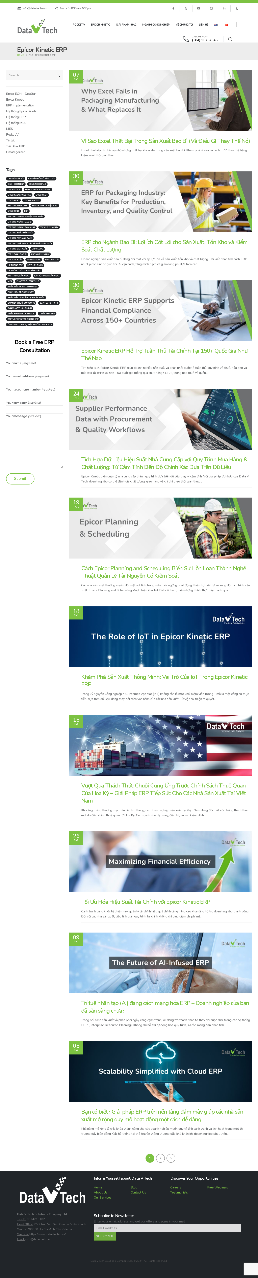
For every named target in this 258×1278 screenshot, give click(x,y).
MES (9, 129)
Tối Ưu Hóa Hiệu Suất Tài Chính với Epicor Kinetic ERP (145, 902)
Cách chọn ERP (16, 184)
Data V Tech (14, 189)
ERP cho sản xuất (17, 248)
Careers (175, 1187)
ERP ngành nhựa (40, 254)
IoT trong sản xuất (19, 275)
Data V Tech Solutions (37, 189)
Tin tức (10, 140)
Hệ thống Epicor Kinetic (21, 111)
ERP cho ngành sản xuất (21, 227)
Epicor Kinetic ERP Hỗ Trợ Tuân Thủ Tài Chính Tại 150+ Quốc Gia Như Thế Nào (164, 354)
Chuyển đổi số (16, 178)
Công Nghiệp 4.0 (37, 184)
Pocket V (79, 25)
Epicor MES (14, 211)
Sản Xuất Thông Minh (20, 308)
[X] (186, 8)
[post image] (160, 100)
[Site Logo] (37, 26)
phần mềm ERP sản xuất (21, 292)
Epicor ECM (42, 195)
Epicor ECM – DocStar (21, 94)
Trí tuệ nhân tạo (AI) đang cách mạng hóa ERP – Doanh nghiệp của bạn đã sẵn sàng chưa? (165, 1006)
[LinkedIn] (224, 8)
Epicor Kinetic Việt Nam (44, 205)
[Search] (58, 75)
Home (98, 1187)
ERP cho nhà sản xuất (20, 238)
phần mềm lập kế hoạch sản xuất (26, 297)
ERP (26, 211)
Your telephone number (23, 389)
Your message (16, 416)
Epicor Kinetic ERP (17, 205)
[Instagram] (211, 8)
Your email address (20, 376)
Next (170, 1158)
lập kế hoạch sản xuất (47, 275)
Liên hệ (203, 25)
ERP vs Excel (34, 259)
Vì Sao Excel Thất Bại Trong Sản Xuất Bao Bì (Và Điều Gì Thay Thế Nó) (165, 141)
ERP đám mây (52, 259)
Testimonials (179, 1192)
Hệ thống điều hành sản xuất (24, 270)
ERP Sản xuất (15, 259)
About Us (100, 1192)
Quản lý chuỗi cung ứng (21, 303)
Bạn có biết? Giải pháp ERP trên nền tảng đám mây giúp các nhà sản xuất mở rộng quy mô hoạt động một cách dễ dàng (162, 1115)
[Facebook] (173, 8)
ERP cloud (37, 248)
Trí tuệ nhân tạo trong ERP (23, 319)
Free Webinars (217, 1187)
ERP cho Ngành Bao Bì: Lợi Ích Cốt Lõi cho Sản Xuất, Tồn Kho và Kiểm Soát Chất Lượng (164, 246)
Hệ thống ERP (16, 117)
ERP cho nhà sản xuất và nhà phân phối (30, 243)
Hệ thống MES (16, 123)
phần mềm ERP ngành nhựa (22, 286)
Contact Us (138, 1192)
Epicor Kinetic (100, 25)
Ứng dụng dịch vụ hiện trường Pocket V (30, 324)
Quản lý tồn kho (49, 303)
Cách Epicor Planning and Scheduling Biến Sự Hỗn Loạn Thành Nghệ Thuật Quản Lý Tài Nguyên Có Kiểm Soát (163, 572)
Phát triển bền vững (28, 281)
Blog (134, 1187)
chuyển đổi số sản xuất (41, 178)
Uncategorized (15, 152)
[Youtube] (199, 8)
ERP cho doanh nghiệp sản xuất (25, 216)
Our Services (102, 1197)
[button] (230, 39)
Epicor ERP (13, 200)
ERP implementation (20, 105)
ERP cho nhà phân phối (20, 232)
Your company (16, 403)
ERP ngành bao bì (17, 254)
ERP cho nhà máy (49, 227)
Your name (13, 363)
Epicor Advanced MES (19, 195)
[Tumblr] (237, 8)
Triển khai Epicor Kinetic (21, 313)
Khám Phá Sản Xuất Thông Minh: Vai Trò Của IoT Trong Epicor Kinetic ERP (164, 680)
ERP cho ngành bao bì (19, 222)
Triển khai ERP (15, 146)
